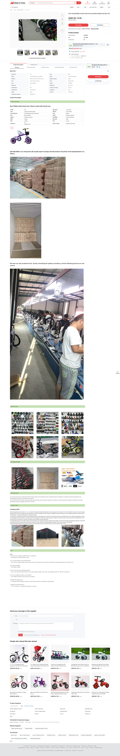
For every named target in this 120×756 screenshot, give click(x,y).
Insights (95, 745)
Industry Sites (68, 745)
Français (42, 747)
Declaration (74, 750)
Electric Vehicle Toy (39, 708)
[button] (80, 67)
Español (31, 747)
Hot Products (25, 745)
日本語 (75, 747)
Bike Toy (37, 713)
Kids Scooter (87, 711)
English (27, 747)
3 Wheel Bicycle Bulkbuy (35, 738)
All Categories (15, 7)
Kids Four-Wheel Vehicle (40, 711)
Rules (109, 7)
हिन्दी (78, 747)
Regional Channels (76, 745)
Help (85, 7)
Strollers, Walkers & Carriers (16, 708)
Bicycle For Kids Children (99, 735)
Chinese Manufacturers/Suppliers (43, 745)
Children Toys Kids (62, 735)
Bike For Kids (14, 735)
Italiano (53, 747)
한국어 (71, 747)
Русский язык (47, 747)
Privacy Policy (80, 750)
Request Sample (95, 28)
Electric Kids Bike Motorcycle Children (19, 738)
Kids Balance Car (88, 708)
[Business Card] (108, 70)
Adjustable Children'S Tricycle (41, 728)
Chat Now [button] (100, 25)
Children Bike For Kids (73, 735)
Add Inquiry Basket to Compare (38, 58)
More (11, 716)
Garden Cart (87, 713)
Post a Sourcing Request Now (48, 635)
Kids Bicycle (12, 711)
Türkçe (87, 747)
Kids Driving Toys (20, 9)
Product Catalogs (29, 706)
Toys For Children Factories (38, 735)
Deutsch (57, 747)
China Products (33, 745)
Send (20, 635)
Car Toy (61, 713)
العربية (67, 747)
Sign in (108, 3)
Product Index (84, 745)
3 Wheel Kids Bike (28, 728)
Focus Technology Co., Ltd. (51, 750)
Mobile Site (90, 745)
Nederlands (62, 747)
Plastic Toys (62, 708)
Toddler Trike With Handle (16, 728)
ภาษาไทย (82, 747)
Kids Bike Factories (51, 735)
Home (11, 9)
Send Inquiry (78, 25)
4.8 (93, 67)
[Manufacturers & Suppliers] (17, 2)
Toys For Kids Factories (25, 735)
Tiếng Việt (92, 747)
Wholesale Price (62, 745)
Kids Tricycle (27, 9)
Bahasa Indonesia (98, 747)
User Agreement (68, 750)
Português (37, 747)
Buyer (78, 7)
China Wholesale (54, 745)
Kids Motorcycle (63, 711)
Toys (15, 9)
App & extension (93, 7)
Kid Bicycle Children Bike (86, 735)
